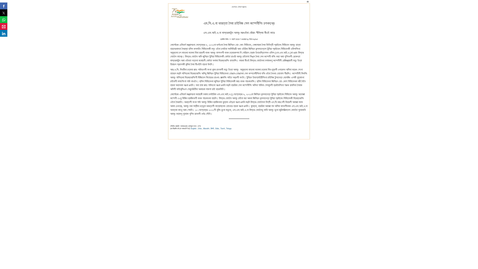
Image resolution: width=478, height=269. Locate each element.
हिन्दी (212, 128)
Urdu (200, 128)
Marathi (206, 128)
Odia (217, 128)
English (194, 128)
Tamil (222, 128)
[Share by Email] (3, 26)
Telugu (229, 128)
